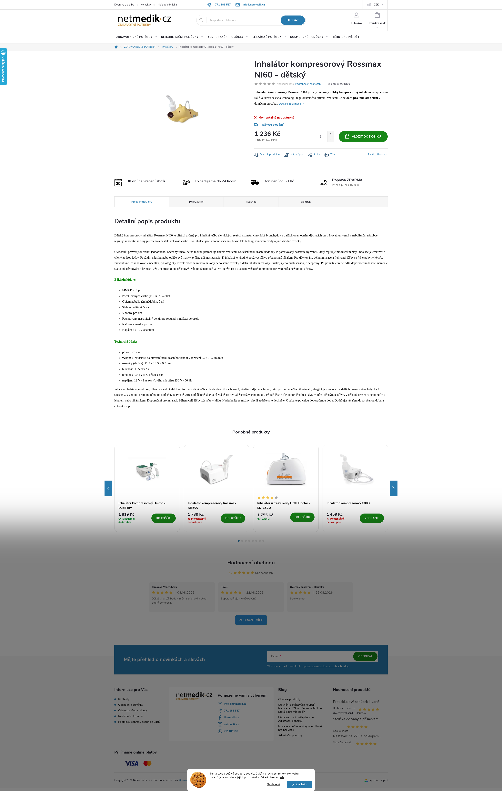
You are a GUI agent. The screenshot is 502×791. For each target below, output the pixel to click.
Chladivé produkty (289, 699)
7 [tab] (260, 541)
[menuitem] (136, 37)
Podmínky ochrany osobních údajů (139, 721)
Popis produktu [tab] (141, 201)
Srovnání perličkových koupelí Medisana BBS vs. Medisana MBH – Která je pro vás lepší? (300, 708)
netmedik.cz (231, 724)
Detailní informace (290, 104)
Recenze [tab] (251, 201)
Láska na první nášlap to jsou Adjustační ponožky (296, 719)
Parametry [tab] (196, 201)
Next (393, 488)
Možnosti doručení (272, 125)
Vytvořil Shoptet (378, 780)
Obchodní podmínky (130, 704)
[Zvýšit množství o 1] (330, 134)
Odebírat (365, 656)
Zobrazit (372, 518)
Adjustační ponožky (290, 735)
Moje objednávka (167, 4)
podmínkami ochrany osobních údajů (326, 666)
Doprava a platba (124, 4)
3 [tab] (246, 541)
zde (282, 777)
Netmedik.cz (231, 717)
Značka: (378, 154)
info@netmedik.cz (235, 704)
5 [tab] (253, 541)
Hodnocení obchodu (251, 562)
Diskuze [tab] (306, 201)
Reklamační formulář (130, 716)
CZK (376, 4)
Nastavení (273, 784)
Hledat (292, 20)
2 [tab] (242, 541)
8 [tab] (263, 541)
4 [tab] (249, 541)
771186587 (231, 731)
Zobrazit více (251, 620)
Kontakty (146, 4)
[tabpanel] (147, 488)
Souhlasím (301, 784)
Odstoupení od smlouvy (132, 710)
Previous (108, 488)
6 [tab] (256, 541)
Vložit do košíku (366, 136)
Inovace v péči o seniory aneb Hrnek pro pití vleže (300, 728)
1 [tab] (239, 541)
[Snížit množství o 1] (330, 139)
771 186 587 (232, 711)
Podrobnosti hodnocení (308, 84)
